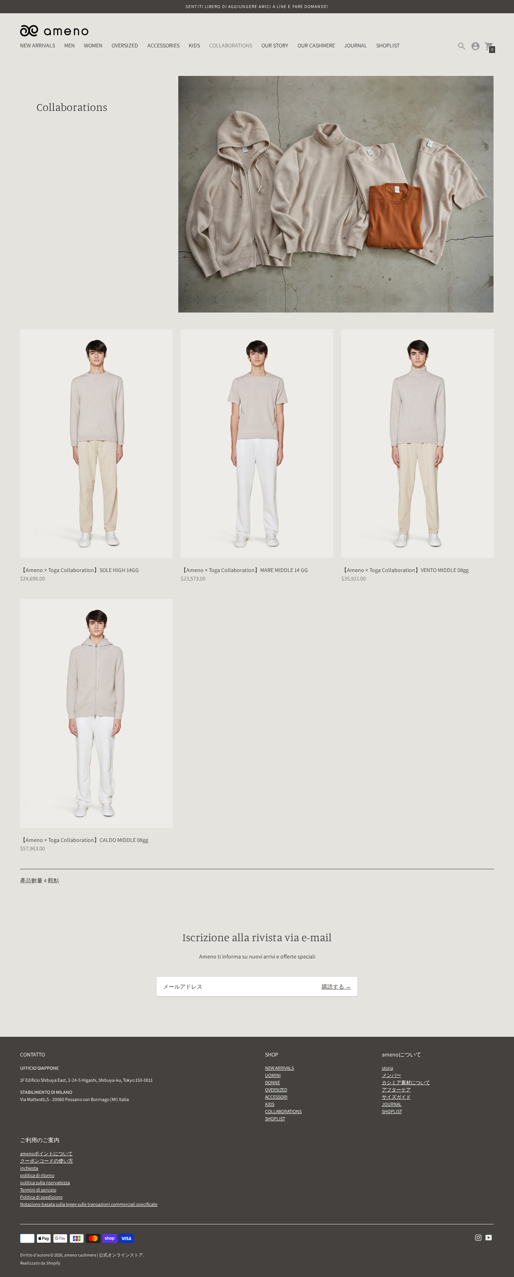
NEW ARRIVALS (37, 45)
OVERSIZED (125, 45)
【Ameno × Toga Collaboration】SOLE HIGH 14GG (79, 570)
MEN (69, 45)
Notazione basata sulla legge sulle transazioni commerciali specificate (88, 1204)
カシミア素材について (406, 1082)
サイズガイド (396, 1097)
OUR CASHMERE (316, 45)
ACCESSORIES (163, 45)
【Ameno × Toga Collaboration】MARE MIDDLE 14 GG (244, 570)
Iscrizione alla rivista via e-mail (257, 937)
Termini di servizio (38, 1190)
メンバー (391, 1075)
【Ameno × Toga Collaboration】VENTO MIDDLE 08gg (405, 570)
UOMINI (273, 1075)
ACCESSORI (276, 1097)
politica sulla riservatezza (45, 1182)
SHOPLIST (388, 45)
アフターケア (396, 1090)
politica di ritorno (37, 1175)
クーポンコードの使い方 (46, 1161)
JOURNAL (355, 45)
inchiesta (29, 1168)
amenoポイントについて (46, 1153)
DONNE (272, 1082)
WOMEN (93, 45)
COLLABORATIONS (230, 45)
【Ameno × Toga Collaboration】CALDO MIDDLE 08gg (84, 840)
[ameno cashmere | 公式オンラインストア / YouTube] (488, 1237)
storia (387, 1068)
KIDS (194, 45)
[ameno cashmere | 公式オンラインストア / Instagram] (478, 1237)
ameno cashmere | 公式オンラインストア (103, 1255)
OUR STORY (274, 45)
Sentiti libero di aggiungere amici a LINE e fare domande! (257, 6)
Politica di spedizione (41, 1197)
